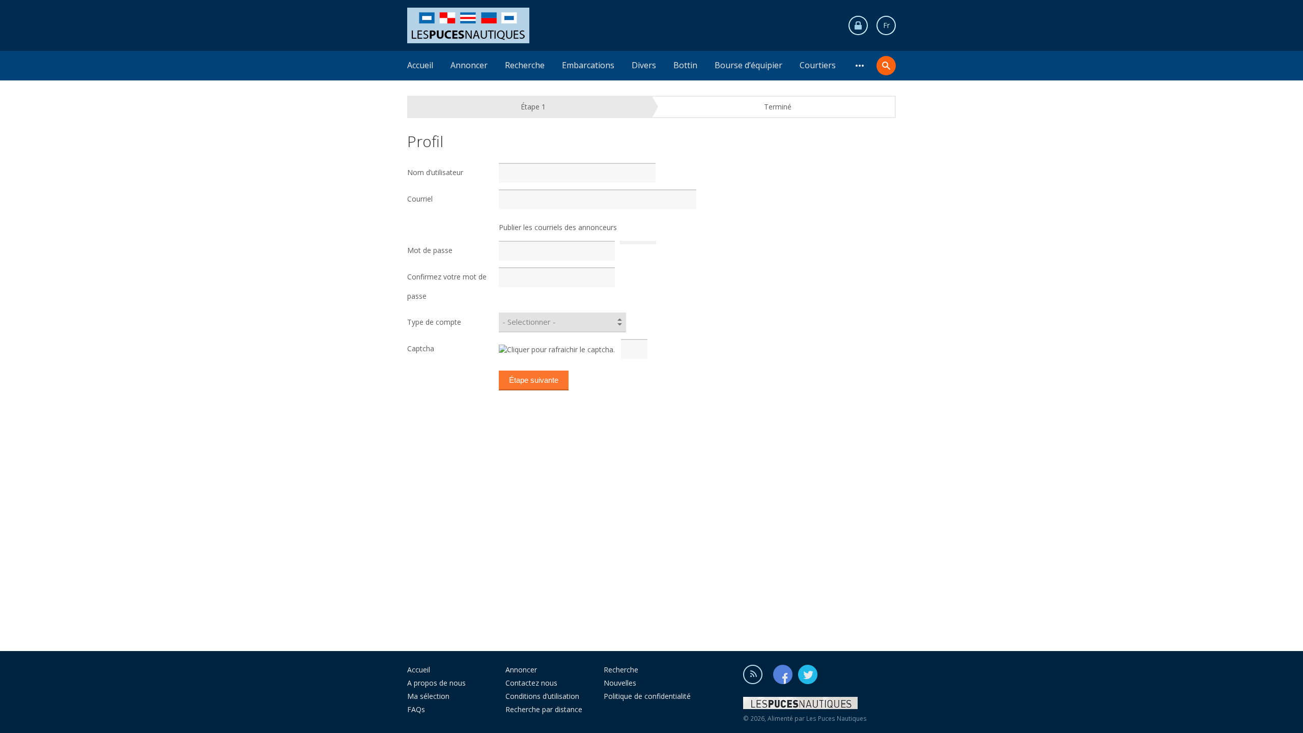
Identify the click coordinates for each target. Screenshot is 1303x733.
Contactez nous (531, 683)
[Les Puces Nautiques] (468, 25)
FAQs (416, 709)
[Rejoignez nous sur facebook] (785, 673)
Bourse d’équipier (748, 65)
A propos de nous (436, 683)
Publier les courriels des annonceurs (558, 227)
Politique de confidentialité (647, 696)
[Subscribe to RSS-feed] (757, 673)
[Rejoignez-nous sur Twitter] (807, 673)
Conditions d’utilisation (542, 696)
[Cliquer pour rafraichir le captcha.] (557, 349)
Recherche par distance (543, 709)
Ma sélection (428, 696)
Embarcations (588, 65)
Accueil (420, 65)
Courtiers (818, 65)
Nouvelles (620, 683)
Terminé (777, 106)
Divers (644, 65)
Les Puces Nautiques (836, 718)
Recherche (525, 65)
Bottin (685, 65)
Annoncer (469, 65)
